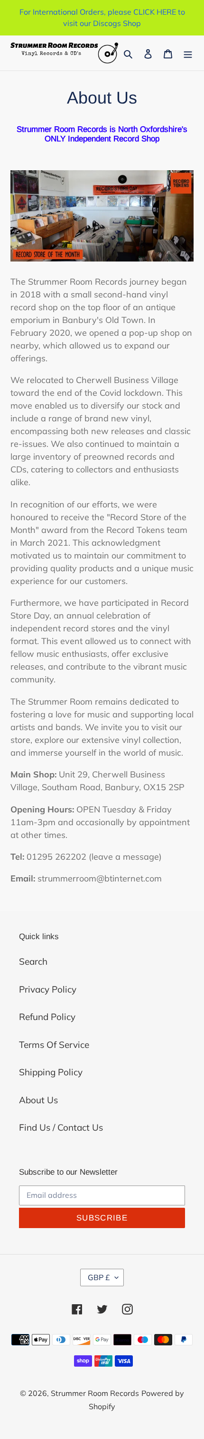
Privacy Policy (47, 989)
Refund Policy (47, 1016)
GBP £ (99, 1277)
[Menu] (188, 53)
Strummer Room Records (95, 1393)
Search (33, 961)
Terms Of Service (54, 1044)
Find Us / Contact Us (61, 1127)
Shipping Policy (51, 1072)
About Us (38, 1100)
